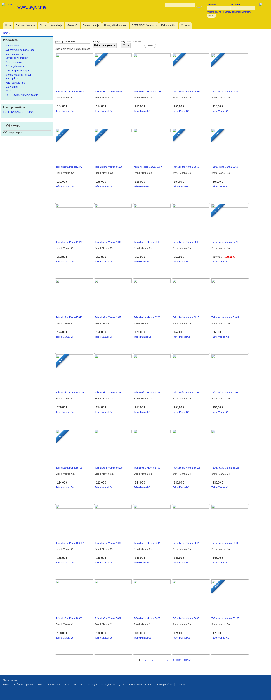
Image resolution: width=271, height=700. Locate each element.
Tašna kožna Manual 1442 (69, 167)
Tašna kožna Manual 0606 (69, 618)
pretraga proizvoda (65, 41)
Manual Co (72, 25)
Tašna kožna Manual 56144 (70, 91)
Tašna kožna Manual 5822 (147, 618)
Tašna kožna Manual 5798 (108, 392)
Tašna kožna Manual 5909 (147, 242)
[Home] (7, 4)
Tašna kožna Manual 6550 (186, 167)
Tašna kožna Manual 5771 (224, 242)
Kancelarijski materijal (17, 70)
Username (212, 4)
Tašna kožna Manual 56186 (186, 468)
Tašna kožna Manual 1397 (108, 317)
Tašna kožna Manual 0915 (186, 317)
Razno (8, 90)
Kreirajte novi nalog (215, 12)
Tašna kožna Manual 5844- (147, 543)
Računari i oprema (25, 25)
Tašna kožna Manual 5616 (69, 317)
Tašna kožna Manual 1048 (69, 242)
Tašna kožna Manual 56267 (225, 91)
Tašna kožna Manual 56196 (109, 167)
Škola (43, 25)
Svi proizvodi (12, 45)
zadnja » (187, 660)
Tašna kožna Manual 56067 (70, 543)
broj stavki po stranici (131, 41)
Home (8, 25)
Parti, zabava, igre (15, 82)
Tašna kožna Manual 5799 (147, 468)
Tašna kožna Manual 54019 (225, 317)
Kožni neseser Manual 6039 (148, 167)
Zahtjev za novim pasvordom (238, 12)
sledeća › (177, 660)
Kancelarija (56, 25)
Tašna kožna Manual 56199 (109, 468)
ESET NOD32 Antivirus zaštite (21, 94)
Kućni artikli (11, 87)
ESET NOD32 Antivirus (144, 25)
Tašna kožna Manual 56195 (225, 618)
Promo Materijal (91, 25)
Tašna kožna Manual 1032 (108, 543)
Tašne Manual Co (65, 111)
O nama (185, 25)
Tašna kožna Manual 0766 (147, 317)
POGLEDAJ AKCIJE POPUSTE (20, 112)
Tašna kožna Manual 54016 (147, 91)
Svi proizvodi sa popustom (19, 49)
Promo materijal (13, 62)
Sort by (96, 41)
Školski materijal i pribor (18, 74)
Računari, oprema (14, 54)
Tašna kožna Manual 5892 (108, 618)
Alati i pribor (11, 78)
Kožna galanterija (14, 66)
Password (236, 4)
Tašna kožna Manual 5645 (186, 618)
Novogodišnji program (115, 25)
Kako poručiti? (169, 25)
